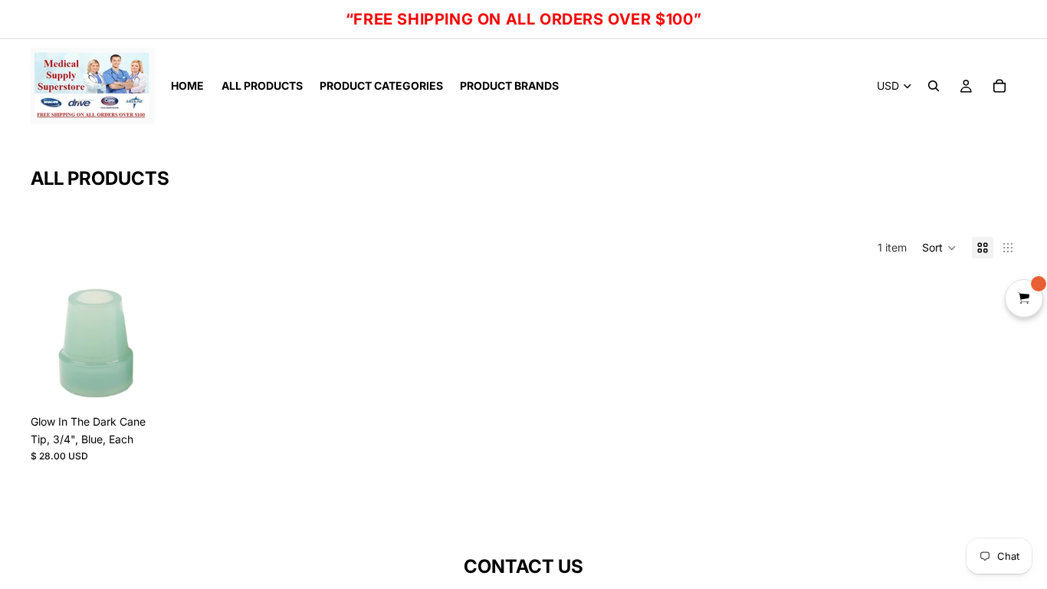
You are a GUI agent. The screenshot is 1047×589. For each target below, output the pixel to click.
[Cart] (999, 86)
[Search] (933, 86)
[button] (939, 248)
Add (150, 383)
